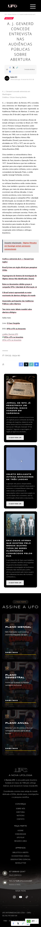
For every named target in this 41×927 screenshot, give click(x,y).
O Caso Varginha (13, 323)
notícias (9, 18)
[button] (32, 7)
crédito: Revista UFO (10, 334)
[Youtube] (20, 897)
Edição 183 (16, 356)
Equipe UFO (13, 77)
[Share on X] (13, 67)
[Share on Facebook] (10, 67)
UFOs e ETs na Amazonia (16, 329)
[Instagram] (14, 897)
